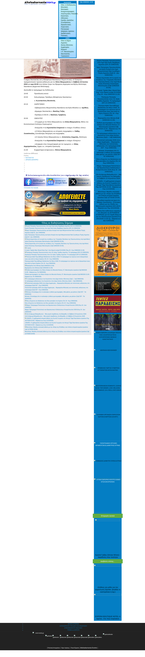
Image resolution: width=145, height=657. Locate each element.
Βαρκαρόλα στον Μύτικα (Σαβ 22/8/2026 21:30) (39, 268)
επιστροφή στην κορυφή (31, 187)
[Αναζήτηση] (98, 638)
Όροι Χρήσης (65, 648)
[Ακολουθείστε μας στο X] (70, 638)
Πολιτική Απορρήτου (54, 648)
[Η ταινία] (28, 248)
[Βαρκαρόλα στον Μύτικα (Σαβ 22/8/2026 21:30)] (39, 265)
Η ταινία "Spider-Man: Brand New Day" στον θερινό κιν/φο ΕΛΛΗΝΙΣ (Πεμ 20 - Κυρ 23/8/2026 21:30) (54, 250)
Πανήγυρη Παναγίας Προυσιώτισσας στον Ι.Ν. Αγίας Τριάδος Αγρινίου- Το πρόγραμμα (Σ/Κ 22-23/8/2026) (56, 254)
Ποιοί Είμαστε (75, 648)
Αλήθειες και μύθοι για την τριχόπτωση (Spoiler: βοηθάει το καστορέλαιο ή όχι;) (107, 589)
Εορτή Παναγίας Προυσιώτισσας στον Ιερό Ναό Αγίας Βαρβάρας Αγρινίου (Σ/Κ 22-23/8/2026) (52, 228)
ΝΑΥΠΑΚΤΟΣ (30, 157)
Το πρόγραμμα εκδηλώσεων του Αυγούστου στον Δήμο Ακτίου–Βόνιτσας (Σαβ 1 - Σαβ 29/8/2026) (53, 281)
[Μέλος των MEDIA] (107, 638)
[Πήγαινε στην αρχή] (48, 638)
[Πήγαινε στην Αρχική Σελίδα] (55, 638)
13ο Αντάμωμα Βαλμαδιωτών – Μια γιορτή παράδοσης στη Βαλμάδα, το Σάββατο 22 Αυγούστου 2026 (55, 316)
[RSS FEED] (91, 638)
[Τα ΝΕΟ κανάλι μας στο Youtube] (84, 638)
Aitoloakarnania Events (88, 648)
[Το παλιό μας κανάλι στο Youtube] (77, 638)
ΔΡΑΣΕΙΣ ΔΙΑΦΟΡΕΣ (32, 159)
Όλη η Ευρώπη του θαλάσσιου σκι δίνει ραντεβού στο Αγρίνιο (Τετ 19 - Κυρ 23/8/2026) (50, 303)
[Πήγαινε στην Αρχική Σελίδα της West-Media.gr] (38, 638)
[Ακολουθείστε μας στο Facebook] (63, 638)
